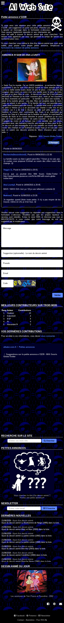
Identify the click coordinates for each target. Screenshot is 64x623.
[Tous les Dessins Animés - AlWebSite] (31, 11)
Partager (54, 143)
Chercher (50, 441)
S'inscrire (50, 508)
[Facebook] (48, 604)
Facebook (20, 616)
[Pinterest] (54, 604)
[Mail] (60, 604)
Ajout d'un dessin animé (23, 520)
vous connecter (48, 336)
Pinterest (32, 616)
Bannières (30, 620)
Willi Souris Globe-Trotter (50, 136)
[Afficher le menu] (3, 4)
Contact (20, 620)
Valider (57, 295)
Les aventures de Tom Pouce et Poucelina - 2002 (32, 596)
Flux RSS (40, 620)
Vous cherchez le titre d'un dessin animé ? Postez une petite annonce (32, 496)
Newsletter (45, 616)
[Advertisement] (32, 399)
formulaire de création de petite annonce (20, 48)
